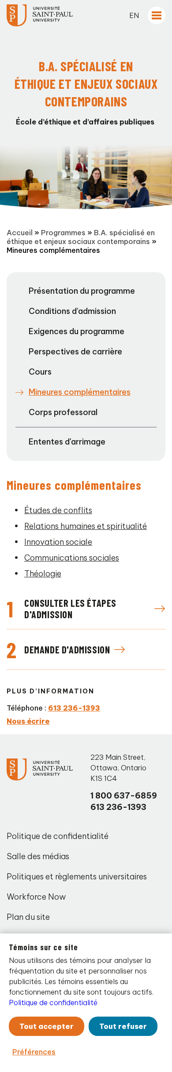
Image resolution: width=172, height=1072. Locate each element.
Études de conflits (58, 510)
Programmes (63, 232)
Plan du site (28, 917)
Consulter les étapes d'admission (70, 608)
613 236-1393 (74, 708)
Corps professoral (63, 412)
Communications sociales (71, 558)
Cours (40, 372)
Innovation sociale (58, 542)
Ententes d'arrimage (67, 442)
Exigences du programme (76, 331)
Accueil (20, 232)
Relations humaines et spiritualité (85, 526)
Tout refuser (123, 1026)
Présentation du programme (82, 291)
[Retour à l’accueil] (40, 15)
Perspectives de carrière (75, 351)
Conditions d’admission (72, 311)
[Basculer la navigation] (156, 15)
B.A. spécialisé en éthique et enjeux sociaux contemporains (81, 237)
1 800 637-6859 (123, 796)
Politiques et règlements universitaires (77, 876)
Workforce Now (36, 897)
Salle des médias (38, 856)
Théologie (42, 574)
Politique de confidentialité (57, 836)
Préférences (34, 1051)
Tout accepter (46, 1026)
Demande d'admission (67, 649)
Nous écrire (28, 721)
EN (134, 15)
